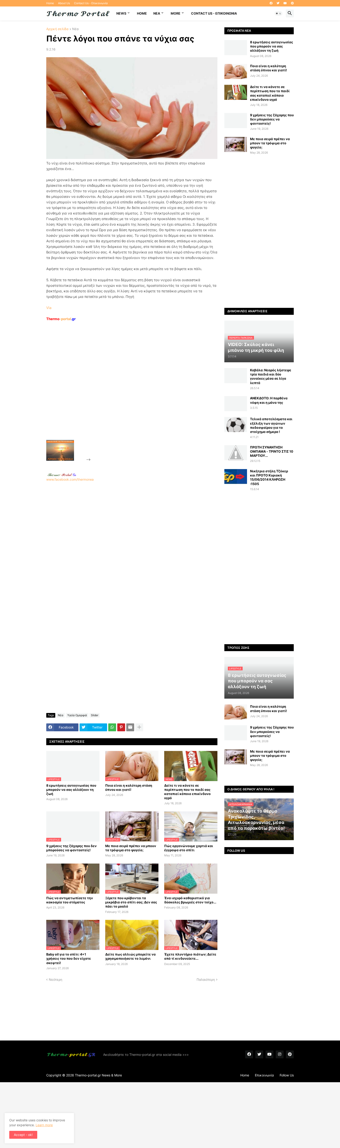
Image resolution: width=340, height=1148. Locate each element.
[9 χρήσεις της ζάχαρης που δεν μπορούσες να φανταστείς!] (235, 120)
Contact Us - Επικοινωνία (91, 3)
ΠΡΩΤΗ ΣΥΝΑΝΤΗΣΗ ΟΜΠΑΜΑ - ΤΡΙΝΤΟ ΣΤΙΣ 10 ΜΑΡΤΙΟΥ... (271, 451)
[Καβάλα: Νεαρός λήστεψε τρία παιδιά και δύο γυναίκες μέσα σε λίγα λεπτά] (235, 375)
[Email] (130, 727)
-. (61, 474)
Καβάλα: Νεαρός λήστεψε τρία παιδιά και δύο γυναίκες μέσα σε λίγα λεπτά (270, 376)
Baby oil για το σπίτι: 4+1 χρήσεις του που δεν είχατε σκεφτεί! (68, 958)
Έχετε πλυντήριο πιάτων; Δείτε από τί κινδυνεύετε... (190, 956)
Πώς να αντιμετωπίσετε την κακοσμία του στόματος (69, 900)
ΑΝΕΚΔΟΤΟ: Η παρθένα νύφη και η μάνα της (268, 400)
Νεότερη (55, 979)
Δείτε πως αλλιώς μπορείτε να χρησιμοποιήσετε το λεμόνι (130, 956)
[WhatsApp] (112, 727)
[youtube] (285, 3)
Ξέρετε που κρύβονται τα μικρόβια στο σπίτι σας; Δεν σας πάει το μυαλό (131, 902)
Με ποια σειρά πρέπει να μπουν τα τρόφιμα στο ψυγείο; (130, 848)
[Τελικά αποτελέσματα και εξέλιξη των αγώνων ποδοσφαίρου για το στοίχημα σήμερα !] (235, 424)
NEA (156, 13)
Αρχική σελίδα (57, 29)
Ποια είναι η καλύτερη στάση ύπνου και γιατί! (128, 787)
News (121, 13)
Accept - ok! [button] (23, 1135)
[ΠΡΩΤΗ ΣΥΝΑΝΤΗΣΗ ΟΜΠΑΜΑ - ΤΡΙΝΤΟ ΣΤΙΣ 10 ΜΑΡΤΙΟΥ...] (235, 452)
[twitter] (278, 3)
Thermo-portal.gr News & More (98, 1075)
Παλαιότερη (206, 979)
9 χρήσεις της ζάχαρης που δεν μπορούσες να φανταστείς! (71, 848)
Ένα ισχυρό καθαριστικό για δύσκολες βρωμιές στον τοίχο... (190, 900)
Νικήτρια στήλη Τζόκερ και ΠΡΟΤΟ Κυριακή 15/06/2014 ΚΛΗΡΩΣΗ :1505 (269, 477)
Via (48, 308)
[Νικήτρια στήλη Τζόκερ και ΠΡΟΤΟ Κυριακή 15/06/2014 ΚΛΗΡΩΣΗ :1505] (235, 476)
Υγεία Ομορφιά (77, 715)
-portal (61, 319)
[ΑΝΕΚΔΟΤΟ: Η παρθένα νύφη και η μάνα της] (235, 403)
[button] (278, 13)
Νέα (75, 29)
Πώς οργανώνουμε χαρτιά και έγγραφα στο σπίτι (188, 848)
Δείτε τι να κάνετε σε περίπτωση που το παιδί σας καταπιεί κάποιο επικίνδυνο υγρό (187, 791)
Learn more (44, 1125)
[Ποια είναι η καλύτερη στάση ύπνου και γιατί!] (235, 71)
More (175, 13)
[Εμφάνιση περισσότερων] (139, 727)
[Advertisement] (126, 391)
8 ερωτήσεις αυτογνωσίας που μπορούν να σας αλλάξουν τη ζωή (71, 789)
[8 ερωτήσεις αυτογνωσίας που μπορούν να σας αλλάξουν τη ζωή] (235, 47)
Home (50, 3)
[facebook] (271, 3)
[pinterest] (292, 3)
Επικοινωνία (264, 1075)
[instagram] (280, 1054)
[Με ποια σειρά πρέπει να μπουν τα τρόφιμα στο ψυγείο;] (235, 144)
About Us (64, 3)
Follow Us (287, 1075)
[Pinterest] (121, 727)
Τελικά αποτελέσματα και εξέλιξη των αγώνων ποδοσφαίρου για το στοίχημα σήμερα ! (271, 425)
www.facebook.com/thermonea (70, 479)
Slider (94, 715)
